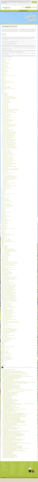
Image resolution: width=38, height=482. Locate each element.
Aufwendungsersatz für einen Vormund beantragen (10, 428)
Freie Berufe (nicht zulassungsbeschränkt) (9, 126)
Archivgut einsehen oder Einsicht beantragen (9, 411)
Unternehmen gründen (9, 48)
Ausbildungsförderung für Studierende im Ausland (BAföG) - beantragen (13, 433)
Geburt (3, 77)
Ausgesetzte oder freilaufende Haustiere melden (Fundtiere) (11, 442)
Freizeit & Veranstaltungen (8, 10)
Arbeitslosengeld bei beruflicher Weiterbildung (9, 406)
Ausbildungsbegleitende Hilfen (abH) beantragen (10, 429)
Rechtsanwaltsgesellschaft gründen (8, 153)
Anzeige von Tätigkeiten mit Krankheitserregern (9, 112)
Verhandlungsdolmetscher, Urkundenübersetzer (10, 178)
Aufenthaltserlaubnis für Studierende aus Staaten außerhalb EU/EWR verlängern (14, 416)
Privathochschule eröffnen (6, 151)
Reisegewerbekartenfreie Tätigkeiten (8, 156)
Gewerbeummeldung (6, 128)
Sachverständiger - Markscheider (7, 164)
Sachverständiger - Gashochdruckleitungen (9, 160)
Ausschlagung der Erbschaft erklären (8, 451)
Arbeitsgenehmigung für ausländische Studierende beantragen (12, 404)
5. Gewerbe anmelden (6, 99)
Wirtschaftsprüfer (5, 183)
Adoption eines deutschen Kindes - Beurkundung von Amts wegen (12, 377)
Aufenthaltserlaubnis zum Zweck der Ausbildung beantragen (11, 417)
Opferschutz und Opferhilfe (6, 86)
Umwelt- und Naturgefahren (6, 195)
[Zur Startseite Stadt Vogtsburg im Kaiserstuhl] (5, 7)
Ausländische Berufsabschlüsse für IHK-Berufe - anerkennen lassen (12, 446)
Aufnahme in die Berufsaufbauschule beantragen (10, 423)
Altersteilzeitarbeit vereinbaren (7, 389)
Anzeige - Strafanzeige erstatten (7, 396)
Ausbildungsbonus (5, 430)
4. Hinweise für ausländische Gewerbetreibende (10, 98)
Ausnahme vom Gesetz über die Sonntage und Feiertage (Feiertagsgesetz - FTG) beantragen (16, 448)
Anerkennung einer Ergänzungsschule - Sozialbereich (10, 110)
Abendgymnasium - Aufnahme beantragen (9, 369)
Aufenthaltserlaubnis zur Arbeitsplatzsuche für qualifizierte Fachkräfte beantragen (14, 420)
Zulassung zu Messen (6, 187)
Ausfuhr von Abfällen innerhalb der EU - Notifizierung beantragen (12, 439)
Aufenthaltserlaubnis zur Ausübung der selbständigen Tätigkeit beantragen (13, 421)
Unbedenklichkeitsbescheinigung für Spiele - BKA (10, 176)
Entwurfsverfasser (5, 122)
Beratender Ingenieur (6, 270)
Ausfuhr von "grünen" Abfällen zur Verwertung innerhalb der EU (12, 440)
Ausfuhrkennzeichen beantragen (7, 441)
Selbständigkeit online (5, 92)
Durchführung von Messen (6, 271)
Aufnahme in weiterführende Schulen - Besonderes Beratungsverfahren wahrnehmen (15, 425)
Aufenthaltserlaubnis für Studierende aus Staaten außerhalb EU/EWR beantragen (14, 415)
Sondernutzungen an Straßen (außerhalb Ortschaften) (10, 168)
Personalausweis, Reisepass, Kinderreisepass (8, 88)
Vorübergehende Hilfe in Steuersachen (8, 179)
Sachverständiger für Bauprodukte (8, 310)
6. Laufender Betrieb (6, 100)
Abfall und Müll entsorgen (6, 370)
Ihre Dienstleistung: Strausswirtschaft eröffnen (9, 142)
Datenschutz (24, 477)
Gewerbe (3, 79)
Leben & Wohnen (30, 10)
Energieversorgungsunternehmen (7, 121)
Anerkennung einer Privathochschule (8, 111)
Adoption (3, 58)
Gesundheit (4, 78)
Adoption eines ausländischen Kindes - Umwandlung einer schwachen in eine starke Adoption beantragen (18, 376)
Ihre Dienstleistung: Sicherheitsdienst (8, 141)
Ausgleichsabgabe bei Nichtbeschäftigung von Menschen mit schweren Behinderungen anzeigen (16, 443)
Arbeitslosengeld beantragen (7, 405)
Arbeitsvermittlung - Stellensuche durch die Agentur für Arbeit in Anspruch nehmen (15, 408)
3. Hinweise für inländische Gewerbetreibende (9, 97)
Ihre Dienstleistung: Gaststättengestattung (9, 135)
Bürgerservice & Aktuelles (23, 10)
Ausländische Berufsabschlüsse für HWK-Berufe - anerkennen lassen (12, 445)
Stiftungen (3, 191)
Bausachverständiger (6, 115)
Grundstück (4, 83)
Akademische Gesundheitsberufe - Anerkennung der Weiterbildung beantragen (14, 381)
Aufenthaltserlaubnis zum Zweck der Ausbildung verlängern (11, 418)
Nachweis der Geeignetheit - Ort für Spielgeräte (9, 148)
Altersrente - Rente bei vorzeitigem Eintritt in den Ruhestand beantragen (13, 388)
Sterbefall (3, 190)
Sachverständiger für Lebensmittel (8, 311)
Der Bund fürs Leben (5, 219)
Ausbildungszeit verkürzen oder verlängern (9, 437)
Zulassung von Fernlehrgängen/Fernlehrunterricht (10, 338)
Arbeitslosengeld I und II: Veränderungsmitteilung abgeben (11, 407)
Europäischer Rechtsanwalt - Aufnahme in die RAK (10, 125)
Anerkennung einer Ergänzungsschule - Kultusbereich (10, 109)
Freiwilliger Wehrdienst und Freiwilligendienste (8, 75)
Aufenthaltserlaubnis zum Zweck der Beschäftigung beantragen (12, 419)
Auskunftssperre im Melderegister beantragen (9, 444)
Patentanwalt (5, 149)
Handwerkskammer (28, 55)
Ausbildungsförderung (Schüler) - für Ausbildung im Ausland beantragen (13, 434)
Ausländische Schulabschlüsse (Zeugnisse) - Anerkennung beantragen (13, 447)
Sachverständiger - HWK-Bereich (7, 161)
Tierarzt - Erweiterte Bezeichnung (7, 175)
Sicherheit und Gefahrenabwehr (6, 188)
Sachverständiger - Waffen (6, 165)
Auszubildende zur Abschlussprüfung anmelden (10, 455)
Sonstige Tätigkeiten (6, 170)
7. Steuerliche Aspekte (6, 101)
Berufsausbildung (4, 65)
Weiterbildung (4, 207)
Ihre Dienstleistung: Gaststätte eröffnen (8, 134)
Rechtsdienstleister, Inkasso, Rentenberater (9, 154)
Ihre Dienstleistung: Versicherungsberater (9, 297)
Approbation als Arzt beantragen (7, 398)
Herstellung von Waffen (6, 130)
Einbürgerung (4, 221)
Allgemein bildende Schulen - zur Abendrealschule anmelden (11, 385)
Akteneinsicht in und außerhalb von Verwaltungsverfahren (11, 384)
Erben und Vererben (5, 70)
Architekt (4, 113)
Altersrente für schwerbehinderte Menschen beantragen (11, 387)
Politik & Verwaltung (16, 10)
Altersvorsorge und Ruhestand (6, 59)
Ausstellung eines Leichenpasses (7, 453)
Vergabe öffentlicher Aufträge (6, 203)
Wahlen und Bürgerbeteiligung (6, 206)
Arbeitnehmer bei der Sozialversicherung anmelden (10, 401)
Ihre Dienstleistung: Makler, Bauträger (8, 136)
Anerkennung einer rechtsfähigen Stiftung (9, 394)
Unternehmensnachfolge (5, 200)
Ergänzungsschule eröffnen (7, 123)
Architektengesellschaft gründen (7, 114)
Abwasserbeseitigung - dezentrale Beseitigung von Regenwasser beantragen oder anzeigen (16, 374)
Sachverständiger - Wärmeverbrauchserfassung (9, 166)
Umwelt (3, 194)
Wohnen (3, 208)
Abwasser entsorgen (6, 373)
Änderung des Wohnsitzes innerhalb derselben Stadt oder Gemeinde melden (14, 391)
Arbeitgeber (4, 60)
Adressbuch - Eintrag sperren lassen (8, 380)
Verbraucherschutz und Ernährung (7, 201)
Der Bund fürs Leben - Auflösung (6, 220)
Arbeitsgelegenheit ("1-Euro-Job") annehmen (9, 402)
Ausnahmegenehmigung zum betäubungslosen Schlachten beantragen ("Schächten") (15, 450)
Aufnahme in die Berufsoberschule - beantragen (10, 424)
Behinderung (4, 64)
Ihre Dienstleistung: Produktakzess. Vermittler (9, 139)
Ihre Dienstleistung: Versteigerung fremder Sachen (10, 147)
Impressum (22, 477)
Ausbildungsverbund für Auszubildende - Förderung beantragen (12, 436)
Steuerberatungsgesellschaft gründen (8, 325)
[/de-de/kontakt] (21, 7)
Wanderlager (5, 181)
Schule (3, 91)
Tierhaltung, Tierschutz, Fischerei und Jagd (8, 193)
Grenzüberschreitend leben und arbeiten (8, 234)
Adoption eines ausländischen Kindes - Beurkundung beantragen (12, 375)
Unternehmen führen (5, 350)
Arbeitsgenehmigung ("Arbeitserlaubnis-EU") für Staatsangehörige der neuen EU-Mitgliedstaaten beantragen (18, 403)
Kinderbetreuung (4, 84)
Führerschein (4, 76)
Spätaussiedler (4, 189)
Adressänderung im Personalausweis (8, 379)
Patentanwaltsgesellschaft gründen (8, 150)
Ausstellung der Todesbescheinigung (8, 452)
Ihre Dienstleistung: (5, 103)
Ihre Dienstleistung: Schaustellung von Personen (9, 140)
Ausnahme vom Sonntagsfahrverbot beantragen (10, 449)
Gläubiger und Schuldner (5, 233)
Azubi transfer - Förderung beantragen (8, 457)
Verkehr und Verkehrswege (6, 204)
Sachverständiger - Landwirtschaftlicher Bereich (9, 163)
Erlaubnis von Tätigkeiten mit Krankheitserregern (10, 124)
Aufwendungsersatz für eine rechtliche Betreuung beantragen (12, 427)
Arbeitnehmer (4, 61)
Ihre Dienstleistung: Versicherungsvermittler (9, 298)
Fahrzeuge (3, 72)
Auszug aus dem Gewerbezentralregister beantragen (10, 456)
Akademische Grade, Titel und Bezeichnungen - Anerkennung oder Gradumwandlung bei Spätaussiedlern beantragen (19, 382)
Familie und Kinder (5, 73)
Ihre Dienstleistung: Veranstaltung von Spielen (9, 143)
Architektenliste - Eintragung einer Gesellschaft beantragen (11, 410)
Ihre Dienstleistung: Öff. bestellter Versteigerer (9, 137)
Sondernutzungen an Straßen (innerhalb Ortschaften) (10, 169)
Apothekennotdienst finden (7, 397)
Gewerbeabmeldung (6, 127)
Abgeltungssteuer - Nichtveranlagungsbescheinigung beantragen (12, 371)
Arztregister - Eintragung (6, 412)
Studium (3, 192)
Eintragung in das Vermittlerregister (8, 120)
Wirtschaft (35, 10)
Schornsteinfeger (5, 167)
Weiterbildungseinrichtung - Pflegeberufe (8, 182)
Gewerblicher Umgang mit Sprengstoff (8, 129)
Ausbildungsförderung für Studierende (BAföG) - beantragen (11, 432)
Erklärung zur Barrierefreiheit (29, 477)
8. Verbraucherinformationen (7, 102)
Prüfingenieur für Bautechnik (7, 152)
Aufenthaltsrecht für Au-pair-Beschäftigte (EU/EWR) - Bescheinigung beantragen (14, 422)
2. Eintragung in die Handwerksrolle (8, 96)
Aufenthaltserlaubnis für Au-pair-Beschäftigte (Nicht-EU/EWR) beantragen (13, 413)
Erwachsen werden (5, 71)
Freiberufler (4, 74)
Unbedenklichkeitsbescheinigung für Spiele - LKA (9, 177)
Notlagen (3, 85)
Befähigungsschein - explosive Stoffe (8, 116)
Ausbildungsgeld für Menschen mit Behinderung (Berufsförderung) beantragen (14, 435)
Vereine (3, 202)
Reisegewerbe (5, 155)
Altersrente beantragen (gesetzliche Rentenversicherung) (11, 386)
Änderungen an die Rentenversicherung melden (10, 393)
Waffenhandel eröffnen (6, 180)
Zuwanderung (4, 362)
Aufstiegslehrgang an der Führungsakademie (9, 426)
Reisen (3, 90)
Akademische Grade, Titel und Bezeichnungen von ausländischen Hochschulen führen (15, 383)
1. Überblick (5, 95)
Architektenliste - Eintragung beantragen (9, 409)
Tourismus (2, 10)
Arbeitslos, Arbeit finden (5, 62)
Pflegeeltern (4, 89)
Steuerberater (5, 324)
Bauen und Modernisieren (6, 63)
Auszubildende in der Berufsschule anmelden (9, 454)
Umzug (3, 349)
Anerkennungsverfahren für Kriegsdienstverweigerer (10, 395)
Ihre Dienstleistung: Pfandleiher (7, 138)
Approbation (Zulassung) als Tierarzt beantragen (10, 399)
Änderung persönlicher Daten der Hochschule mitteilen (11, 392)
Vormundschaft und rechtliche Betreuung (8, 205)
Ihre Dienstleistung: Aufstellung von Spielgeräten (10, 284)
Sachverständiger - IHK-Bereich (7, 162)
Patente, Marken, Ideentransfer (6, 87)
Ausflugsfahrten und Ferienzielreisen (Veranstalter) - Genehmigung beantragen (14, 438)
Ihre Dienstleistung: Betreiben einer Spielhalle (9, 285)
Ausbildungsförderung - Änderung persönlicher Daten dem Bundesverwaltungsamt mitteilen (16, 431)
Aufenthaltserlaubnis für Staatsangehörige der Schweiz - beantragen (12, 414)
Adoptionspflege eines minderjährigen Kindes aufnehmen (11, 378)
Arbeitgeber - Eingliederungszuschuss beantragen (10, 400)
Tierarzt (4, 174)
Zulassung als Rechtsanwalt (7, 337)
